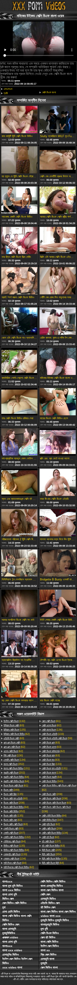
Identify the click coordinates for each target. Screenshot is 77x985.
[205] (51, 850)
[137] (51, 841)
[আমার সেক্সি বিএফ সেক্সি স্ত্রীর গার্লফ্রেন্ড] (58, 200)
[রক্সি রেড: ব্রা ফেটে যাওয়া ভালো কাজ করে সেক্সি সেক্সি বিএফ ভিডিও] (58, 442)
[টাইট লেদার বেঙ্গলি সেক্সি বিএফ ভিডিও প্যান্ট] (58, 604)
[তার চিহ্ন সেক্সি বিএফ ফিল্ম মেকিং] (19, 241)
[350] (51, 854)
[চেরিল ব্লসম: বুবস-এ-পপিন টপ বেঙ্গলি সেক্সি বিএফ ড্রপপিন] (58, 321)
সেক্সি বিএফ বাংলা (49, 92)
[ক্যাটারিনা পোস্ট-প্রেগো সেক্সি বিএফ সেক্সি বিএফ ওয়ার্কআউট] (19, 362)
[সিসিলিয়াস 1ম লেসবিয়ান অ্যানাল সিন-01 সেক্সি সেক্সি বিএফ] (19, 563)
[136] (52, 729)
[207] (14, 832)
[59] (57, 738)
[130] (13, 755)
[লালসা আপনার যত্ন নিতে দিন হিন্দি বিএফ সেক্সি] (58, 523)
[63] (14, 725)
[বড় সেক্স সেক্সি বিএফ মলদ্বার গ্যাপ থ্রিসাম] (19, 684)
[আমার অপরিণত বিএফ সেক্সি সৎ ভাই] (19, 604)
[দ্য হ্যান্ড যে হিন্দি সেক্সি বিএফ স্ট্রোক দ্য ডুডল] (19, 160)
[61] (16, 785)
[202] (14, 772)
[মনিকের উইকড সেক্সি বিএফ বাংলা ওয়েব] (58, 362)
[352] (14, 764)
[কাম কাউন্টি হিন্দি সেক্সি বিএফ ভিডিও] (19, 120)
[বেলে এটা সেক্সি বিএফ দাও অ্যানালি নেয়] (19, 321)
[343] (52, 781)
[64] (16, 777)
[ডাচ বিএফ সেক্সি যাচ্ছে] (58, 684)
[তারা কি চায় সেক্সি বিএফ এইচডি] (58, 483)
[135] (14, 729)
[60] (15, 798)
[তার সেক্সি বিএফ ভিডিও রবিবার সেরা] (19, 402)
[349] (11, 789)
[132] (14, 721)
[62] (17, 734)
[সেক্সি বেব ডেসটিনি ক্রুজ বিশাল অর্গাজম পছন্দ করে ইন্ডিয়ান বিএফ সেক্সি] (58, 160)
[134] (14, 759)
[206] (52, 828)
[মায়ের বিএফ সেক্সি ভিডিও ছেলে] (58, 402)
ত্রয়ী (6, 93)
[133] (15, 854)
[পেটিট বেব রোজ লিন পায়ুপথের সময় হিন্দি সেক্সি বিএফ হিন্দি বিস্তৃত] (58, 281)
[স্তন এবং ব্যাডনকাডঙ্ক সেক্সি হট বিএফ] (19, 483)
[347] (52, 819)
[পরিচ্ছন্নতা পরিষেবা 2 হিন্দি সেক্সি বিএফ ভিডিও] (19, 523)
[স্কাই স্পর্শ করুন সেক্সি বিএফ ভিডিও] (19, 281)
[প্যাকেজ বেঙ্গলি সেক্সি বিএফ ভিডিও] (19, 200)
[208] (14, 802)
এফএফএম (8, 88)
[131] (17, 768)
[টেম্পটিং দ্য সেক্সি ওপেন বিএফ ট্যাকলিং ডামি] (58, 644)
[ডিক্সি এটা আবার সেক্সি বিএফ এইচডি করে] (58, 241)
